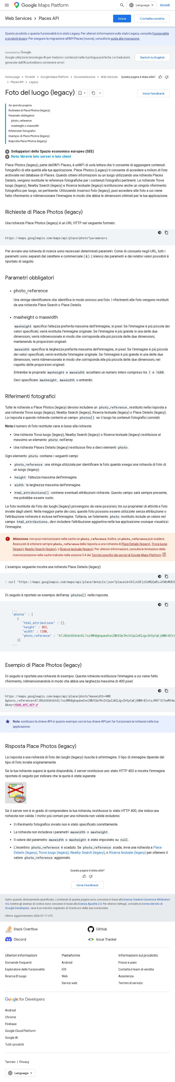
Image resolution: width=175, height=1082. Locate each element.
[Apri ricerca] (122, 5)
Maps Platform (53, 5)
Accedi (165, 5)
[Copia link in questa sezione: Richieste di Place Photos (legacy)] (87, 212)
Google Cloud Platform (20, 1031)
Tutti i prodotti (14, 1044)
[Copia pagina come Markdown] (93, 93)
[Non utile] (166, 77)
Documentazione (84, 77)
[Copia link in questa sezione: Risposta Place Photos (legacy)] (80, 746)
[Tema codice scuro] (159, 232)
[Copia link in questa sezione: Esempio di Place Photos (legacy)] (86, 665)
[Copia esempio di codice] (166, 232)
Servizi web (69, 983)
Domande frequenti (18, 962)
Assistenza (126, 976)
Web (65, 976)
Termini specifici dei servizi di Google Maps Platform (126, 555)
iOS (64, 969)
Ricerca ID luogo (15, 976)
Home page (12, 77)
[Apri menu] (7, 5)
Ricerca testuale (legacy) (76, 549)
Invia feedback (154, 93)
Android (67, 962)
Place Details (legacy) (135, 544)
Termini (10, 1062)
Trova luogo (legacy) (54, 853)
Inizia (122, 18)
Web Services (18, 18)
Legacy (33, 82)
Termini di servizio (130, 983)
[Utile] (160, 77)
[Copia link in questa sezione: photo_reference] (52, 291)
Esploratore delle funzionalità (25, 969)
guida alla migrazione (125, 38)
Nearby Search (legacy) (40, 549)
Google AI (11, 1037)
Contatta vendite (152, 18)
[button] (49, 151)
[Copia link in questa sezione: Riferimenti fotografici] (59, 396)
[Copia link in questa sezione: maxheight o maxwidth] (62, 317)
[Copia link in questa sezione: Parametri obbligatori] (58, 278)
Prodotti (30, 77)
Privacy (24, 1062)
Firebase (11, 1024)
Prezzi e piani (127, 962)
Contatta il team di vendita (136, 969)
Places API (49, 18)
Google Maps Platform (55, 77)
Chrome (10, 1017)
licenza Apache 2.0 (90, 903)
